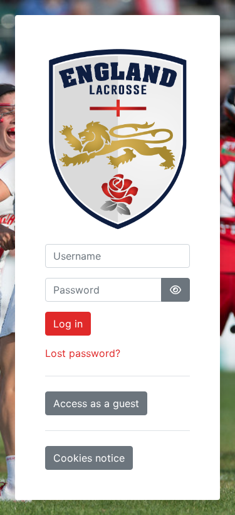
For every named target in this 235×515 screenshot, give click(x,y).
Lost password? (82, 353)
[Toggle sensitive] (175, 290)
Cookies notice (89, 458)
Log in (68, 323)
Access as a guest (96, 403)
